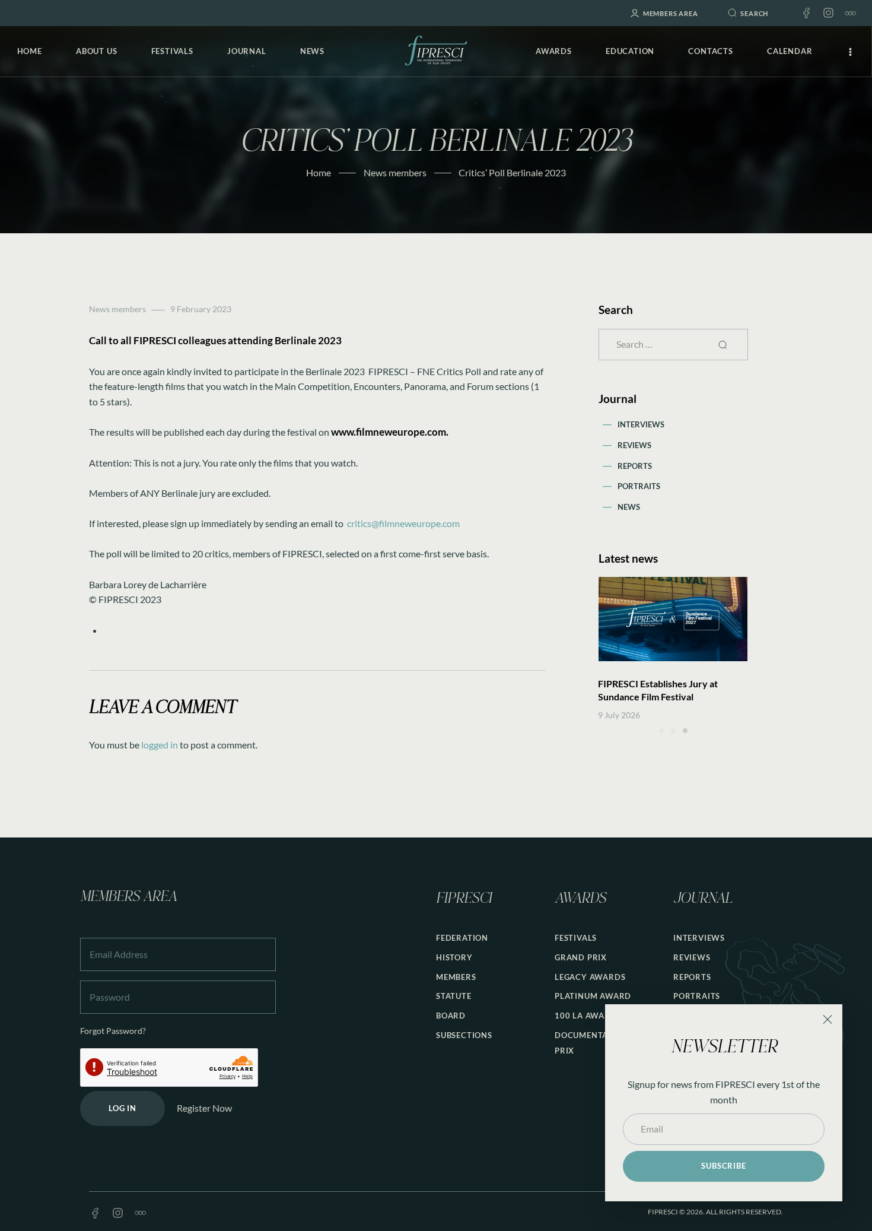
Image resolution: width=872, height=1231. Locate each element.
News (629, 507)
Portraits (639, 486)
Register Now (204, 1107)
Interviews (641, 424)
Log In (122, 1108)
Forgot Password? (113, 1031)
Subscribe (723, 1165)
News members (395, 172)
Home (318, 172)
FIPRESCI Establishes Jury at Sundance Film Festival (658, 690)
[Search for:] (673, 344)
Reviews (634, 445)
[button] (661, 730)
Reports (635, 466)
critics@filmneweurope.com (403, 523)
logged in (159, 744)
